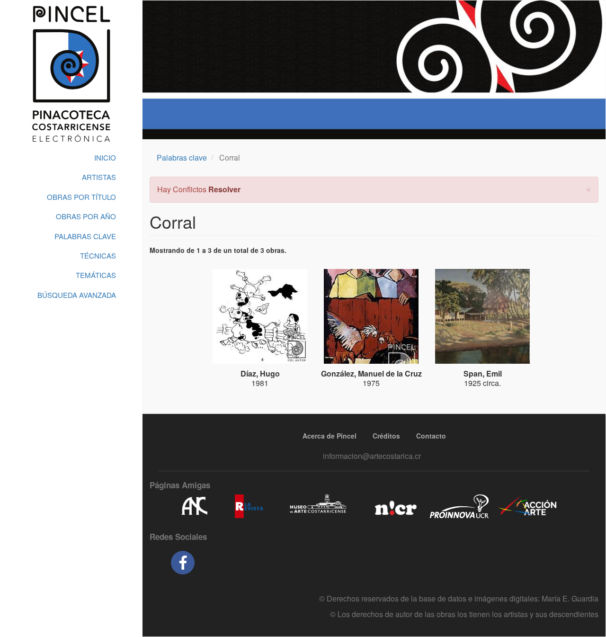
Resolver (224, 189)
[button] (588, 188)
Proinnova (459, 506)
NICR (394, 506)
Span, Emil (482, 373)
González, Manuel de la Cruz (371, 373)
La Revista (249, 506)
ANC (194, 506)
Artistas (99, 177)
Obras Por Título (81, 197)
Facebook (183, 562)
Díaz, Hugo (260, 373)
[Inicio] (71, 74)
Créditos (386, 435)
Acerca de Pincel (329, 435)
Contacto (431, 435)
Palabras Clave (85, 236)
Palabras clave (182, 157)
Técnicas (98, 255)
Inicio (105, 157)
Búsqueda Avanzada (76, 295)
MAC (318, 506)
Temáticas (96, 275)
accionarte (528, 506)
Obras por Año (86, 216)
